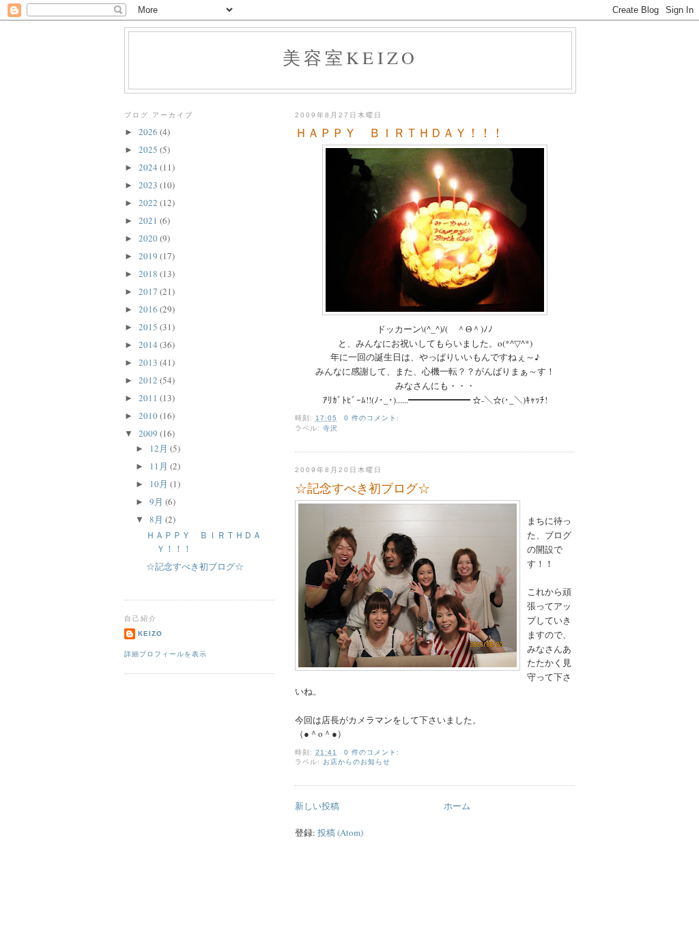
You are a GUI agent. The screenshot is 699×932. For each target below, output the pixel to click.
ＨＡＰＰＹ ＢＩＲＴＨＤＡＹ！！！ (399, 132)
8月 (157, 519)
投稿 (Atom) (340, 832)
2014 (149, 344)
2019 (149, 256)
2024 (149, 167)
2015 (149, 327)
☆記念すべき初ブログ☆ (362, 488)
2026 (149, 132)
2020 (149, 238)
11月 (159, 466)
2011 (149, 398)
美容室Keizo (350, 57)
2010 (149, 415)
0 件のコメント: (373, 418)
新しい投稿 (317, 806)
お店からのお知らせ (356, 762)
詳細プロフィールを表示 (165, 654)
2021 (149, 220)
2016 (149, 309)
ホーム (457, 806)
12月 (159, 448)
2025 (149, 149)
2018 (149, 273)
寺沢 (330, 428)
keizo (150, 633)
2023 (149, 185)
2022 (149, 202)
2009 (149, 433)
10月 (159, 484)
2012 (149, 380)
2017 (149, 291)
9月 (157, 501)
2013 (149, 362)
